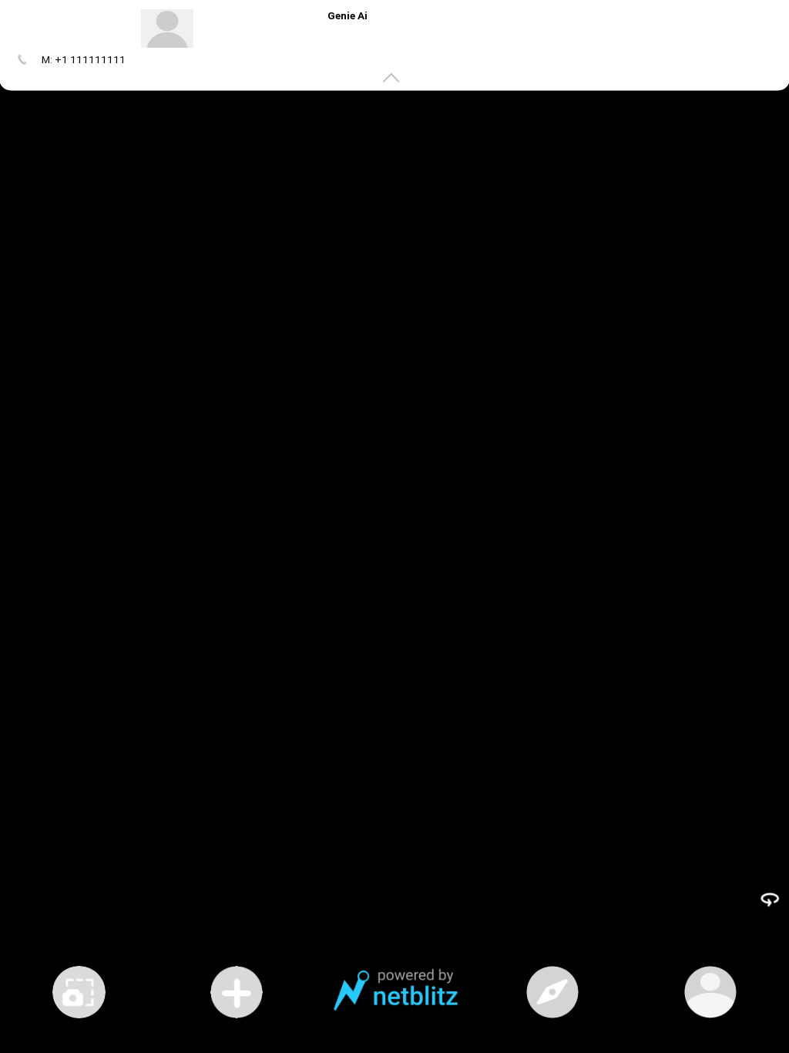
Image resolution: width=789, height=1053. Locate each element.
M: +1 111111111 (84, 59)
